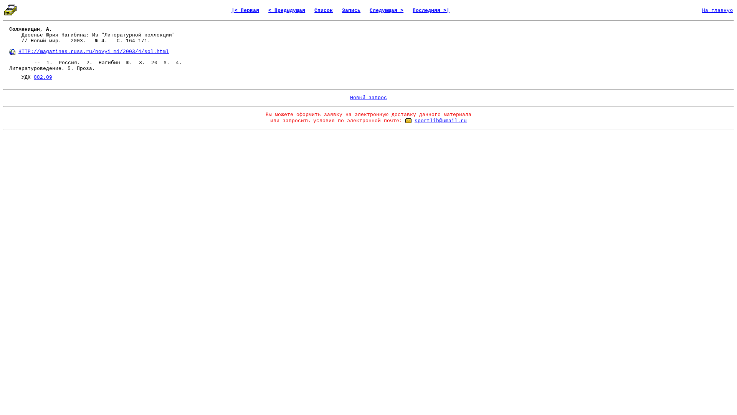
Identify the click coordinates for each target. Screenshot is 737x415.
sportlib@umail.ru (441, 121)
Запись (351, 10)
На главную (717, 10)
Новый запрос (368, 98)
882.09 (43, 77)
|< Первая (245, 10)
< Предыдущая (286, 10)
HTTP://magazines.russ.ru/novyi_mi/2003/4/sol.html (93, 52)
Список (323, 10)
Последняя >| (431, 10)
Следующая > (386, 10)
